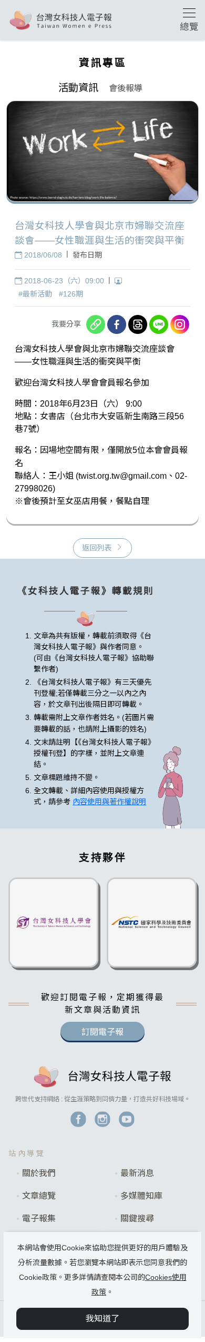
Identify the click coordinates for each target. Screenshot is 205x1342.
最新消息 (137, 1173)
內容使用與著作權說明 (109, 801)
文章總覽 (39, 1195)
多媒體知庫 (141, 1195)
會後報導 (125, 88)
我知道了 (102, 1318)
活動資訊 (78, 87)
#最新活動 (35, 294)
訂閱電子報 (102, 1032)
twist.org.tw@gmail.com (122, 475)
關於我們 (39, 1173)
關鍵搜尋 (137, 1218)
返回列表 (96, 548)
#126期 (71, 294)
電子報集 (39, 1218)
